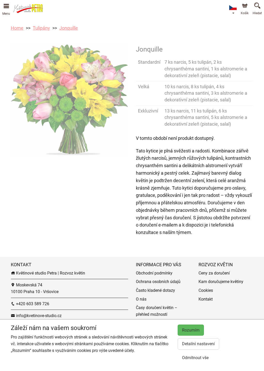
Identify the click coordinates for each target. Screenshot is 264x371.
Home (17, 28)
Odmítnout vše (195, 357)
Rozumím (191, 330)
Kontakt (206, 299)
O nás (141, 299)
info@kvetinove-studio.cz (38, 315)
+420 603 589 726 (32, 303)
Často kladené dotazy (155, 290)
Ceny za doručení (214, 273)
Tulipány (41, 28)
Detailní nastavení (198, 343)
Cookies (206, 290)
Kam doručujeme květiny (221, 281)
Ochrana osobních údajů (158, 281)
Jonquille (68, 28)
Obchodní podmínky (154, 273)
